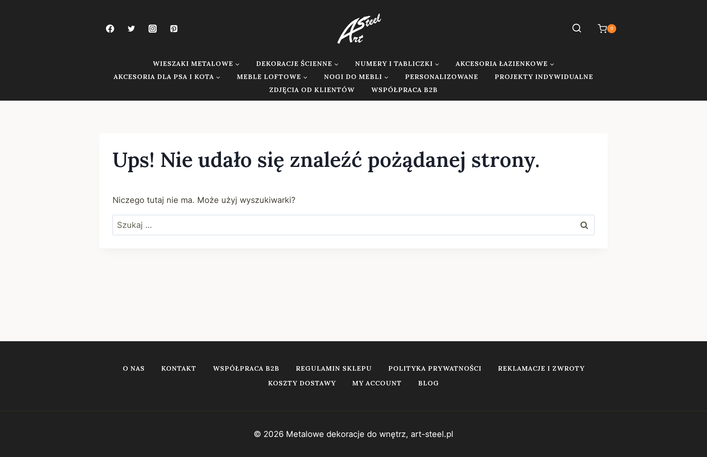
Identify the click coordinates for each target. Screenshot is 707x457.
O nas (134, 368)
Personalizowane (441, 76)
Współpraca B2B (404, 90)
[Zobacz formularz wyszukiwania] (576, 28)
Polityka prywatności (435, 368)
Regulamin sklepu (334, 368)
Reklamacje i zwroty (541, 368)
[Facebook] (110, 28)
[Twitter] (131, 28)
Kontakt (178, 368)
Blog (428, 383)
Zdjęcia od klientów (312, 90)
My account (377, 383)
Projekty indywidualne (544, 76)
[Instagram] (152, 28)
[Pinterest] (174, 28)
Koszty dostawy (302, 383)
